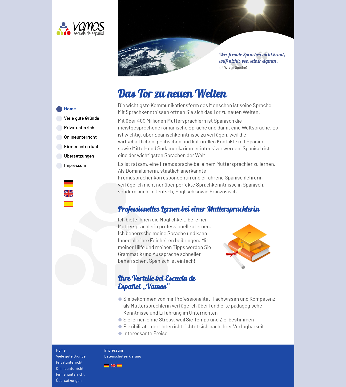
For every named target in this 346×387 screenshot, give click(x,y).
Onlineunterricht (80, 137)
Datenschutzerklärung (122, 356)
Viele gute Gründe (81, 118)
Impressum (75, 165)
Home (70, 109)
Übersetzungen (79, 156)
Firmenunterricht (81, 147)
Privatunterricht (80, 128)
